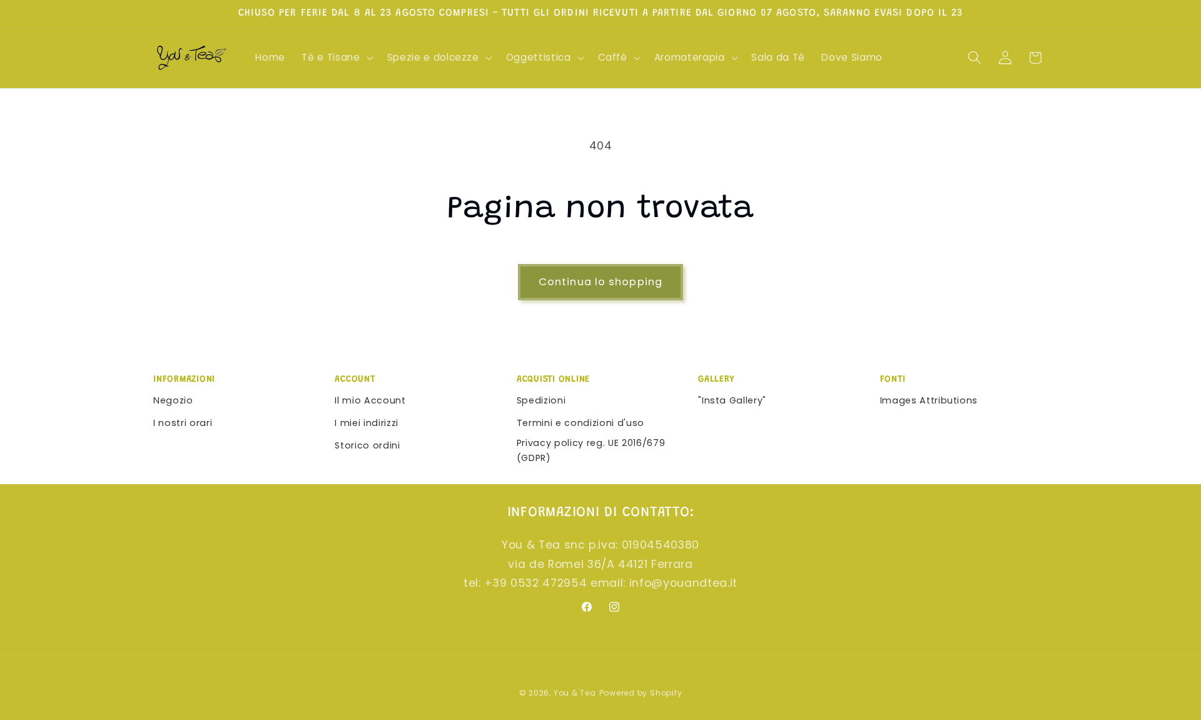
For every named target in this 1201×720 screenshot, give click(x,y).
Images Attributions (929, 400)
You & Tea (575, 692)
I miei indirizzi (366, 423)
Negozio (173, 400)
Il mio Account (370, 400)
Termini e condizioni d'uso (580, 423)
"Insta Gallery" (732, 400)
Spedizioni (541, 400)
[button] (335, 57)
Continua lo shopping (600, 282)
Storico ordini (367, 445)
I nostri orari (182, 423)
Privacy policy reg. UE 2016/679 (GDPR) (591, 451)
